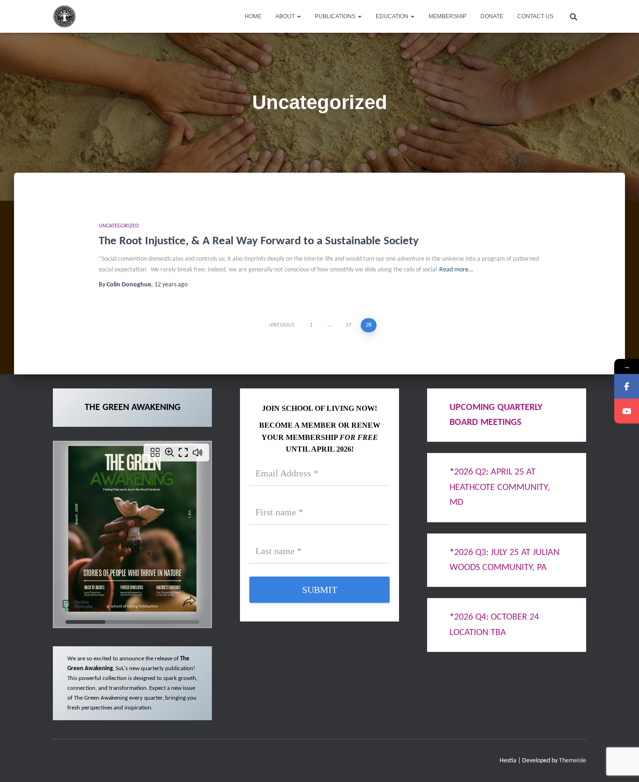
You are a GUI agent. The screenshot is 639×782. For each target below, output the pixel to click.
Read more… (456, 269)
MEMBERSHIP (447, 16)
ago (171, 284)
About (286, 16)
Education (393, 16)
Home (253, 16)
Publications (336, 16)
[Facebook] (626, 386)
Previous (283, 325)
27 (348, 325)
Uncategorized (118, 226)
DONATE (491, 16)
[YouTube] (626, 411)
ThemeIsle (572, 760)
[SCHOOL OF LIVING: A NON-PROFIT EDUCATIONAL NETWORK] (64, 16)
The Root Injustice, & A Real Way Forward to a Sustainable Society (259, 241)
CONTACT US (535, 16)
